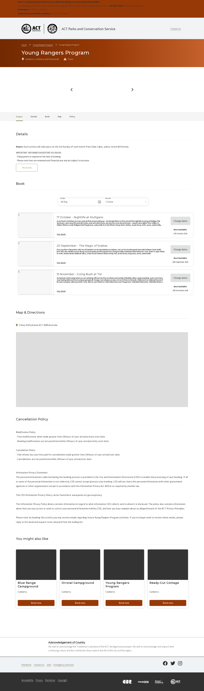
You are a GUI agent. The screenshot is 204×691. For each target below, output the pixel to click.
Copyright (62, 680)
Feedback (26, 664)
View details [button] (61, 234)
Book (47, 116)
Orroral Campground (78, 583)
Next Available (180, 229)
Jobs (48, 664)
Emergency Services (63, 664)
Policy (72, 116)
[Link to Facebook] (165, 663)
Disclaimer (50, 680)
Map (60, 116)
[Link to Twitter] (172, 663)
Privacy (39, 680)
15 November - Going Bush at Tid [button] (79, 274)
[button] (125, 201)
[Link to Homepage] (81, 23)
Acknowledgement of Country (66, 642)
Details (34, 116)
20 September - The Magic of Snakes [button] (82, 245)
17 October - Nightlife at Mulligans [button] (80, 217)
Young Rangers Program (43, 44)
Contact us (175, 28)
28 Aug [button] (64, 202)
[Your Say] (143, 681)
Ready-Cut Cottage (164, 583)
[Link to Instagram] (180, 663)
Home (24, 44)
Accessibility (27, 680)
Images (19, 116)
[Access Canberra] (159, 681)
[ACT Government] (175, 681)
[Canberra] (127, 681)
